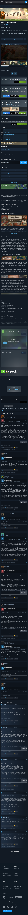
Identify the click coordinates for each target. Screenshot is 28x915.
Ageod (6, 24)
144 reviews (12, 417)
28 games (6, 515)
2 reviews (11, 515)
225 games (6, 417)
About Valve (16, 868)
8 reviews (6, 454)
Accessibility (5, 886)
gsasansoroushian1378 (9, 513)
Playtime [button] (11, 399)
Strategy (4, 39)
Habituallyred (7, 642)
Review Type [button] (4, 397)
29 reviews (6, 685)
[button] (3, 6)
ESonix (5, 533)
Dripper (6, 683)
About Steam (6, 868)
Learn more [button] (23, 162)
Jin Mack (6, 416)
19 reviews (12, 477)
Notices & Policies (7, 888)
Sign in (2, 69)
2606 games (6, 605)
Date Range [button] (3, 399)
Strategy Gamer (6, 209)
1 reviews (6, 664)
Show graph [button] (23, 402)
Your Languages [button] (8, 406)
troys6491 (6, 663)
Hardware (16, 873)
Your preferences (13, 381)
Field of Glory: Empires (14, 91)
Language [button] (21, 397)
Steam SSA (5, 871)
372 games (6, 477)
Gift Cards (5, 878)
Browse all (23, 118)
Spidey (5, 453)
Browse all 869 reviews (14, 851)
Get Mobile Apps (7, 910)
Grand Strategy (11, 39)
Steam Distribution (7, 875)
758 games (6, 643)
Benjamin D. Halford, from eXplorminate (8, 204)
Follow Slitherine (9, 339)
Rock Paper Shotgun (5, 197)
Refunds (4, 893)
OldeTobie (6, 476)
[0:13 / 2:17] (14, 52)
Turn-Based (19, 39)
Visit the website (5, 176)
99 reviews (6, 535)
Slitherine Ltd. (8, 26)
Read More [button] (23, 442)
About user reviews (5, 381)
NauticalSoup (7, 566)
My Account (17, 890)
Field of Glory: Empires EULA (8, 143)
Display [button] (17, 399)
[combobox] (15, 2)
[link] (14, 96)
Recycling (16, 875)
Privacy (4, 883)
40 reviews (12, 643)
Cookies (4, 890)
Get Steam (16, 883)
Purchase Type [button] (13, 397)
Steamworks (5, 873)
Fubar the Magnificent (9, 604)
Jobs (15, 871)
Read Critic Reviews (13, 372)
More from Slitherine (12, 331)
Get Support (16, 888)
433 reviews (13, 605)
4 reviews (6, 567)
